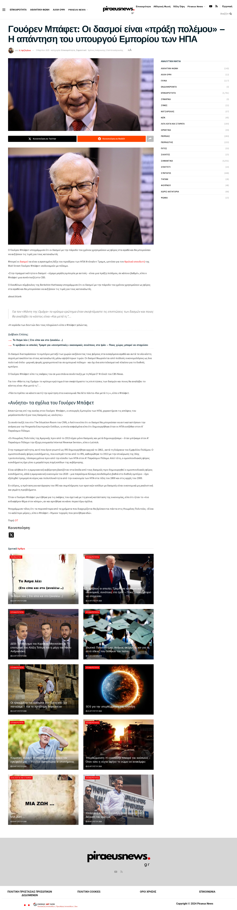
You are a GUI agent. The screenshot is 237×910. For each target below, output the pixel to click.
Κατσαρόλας (167, 111)
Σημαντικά (81, 50)
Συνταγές (166, 173)
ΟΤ (16, 520)
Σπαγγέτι (166, 166)
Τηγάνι (164, 179)
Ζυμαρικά (166, 99)
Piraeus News (77, 9)
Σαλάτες (165, 154)
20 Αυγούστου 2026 (19, 821)
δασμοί (24, 261)
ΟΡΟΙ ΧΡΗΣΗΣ (148, 891)
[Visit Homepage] (118, 9)
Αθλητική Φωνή (39, 9)
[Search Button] (231, 13)
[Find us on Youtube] (210, 6)
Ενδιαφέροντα (169, 86)
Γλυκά (164, 80)
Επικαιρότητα (18, 9)
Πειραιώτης (16, 557)
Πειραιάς (165, 136)
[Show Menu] (3, 10)
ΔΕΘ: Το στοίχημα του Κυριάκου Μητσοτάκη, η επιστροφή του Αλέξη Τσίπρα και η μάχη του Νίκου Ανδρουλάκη (40, 647)
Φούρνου (166, 185)
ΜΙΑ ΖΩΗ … (17, 816)
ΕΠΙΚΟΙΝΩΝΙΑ (207, 891)
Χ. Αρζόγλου (25, 50)
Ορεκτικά (166, 130)
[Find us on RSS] (216, 6)
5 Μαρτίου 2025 (42, 50)
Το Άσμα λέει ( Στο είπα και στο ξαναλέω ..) (38, 340)
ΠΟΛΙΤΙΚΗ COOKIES (88, 891)
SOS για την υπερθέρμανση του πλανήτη (110, 706)
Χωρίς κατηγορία (170, 191)
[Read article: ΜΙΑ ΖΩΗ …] (43, 800)
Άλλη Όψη (59, 9)
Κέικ (163, 117)
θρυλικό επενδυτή (134, 261)
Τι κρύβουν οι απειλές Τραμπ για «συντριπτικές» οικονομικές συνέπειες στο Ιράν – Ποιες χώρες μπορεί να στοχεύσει (80, 345)
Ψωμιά (164, 197)
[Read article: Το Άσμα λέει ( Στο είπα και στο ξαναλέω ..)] (43, 579)
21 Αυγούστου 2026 (19, 601)
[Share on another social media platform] (150, 139)
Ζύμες (164, 105)
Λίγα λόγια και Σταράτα (21, 778)
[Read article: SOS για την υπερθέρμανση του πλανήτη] (118, 689)
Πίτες (164, 148)
